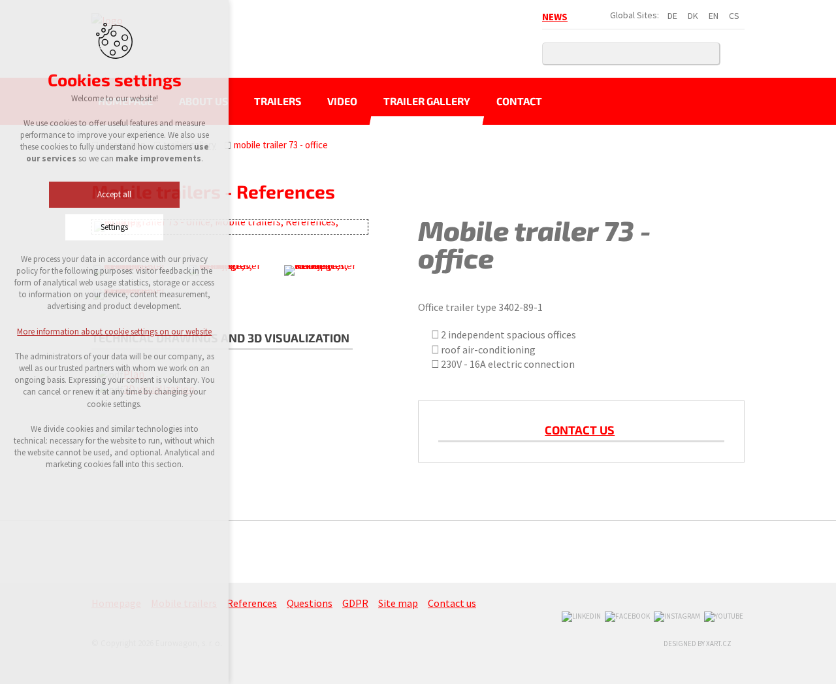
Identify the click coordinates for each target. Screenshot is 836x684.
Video (342, 101)
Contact (519, 101)
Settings (114, 227)
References (252, 603)
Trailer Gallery (426, 101)
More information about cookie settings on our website (114, 331)
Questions (309, 603)
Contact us (580, 430)
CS (734, 16)
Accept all (114, 194)
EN (713, 16)
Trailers (277, 101)
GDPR (355, 603)
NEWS (555, 16)
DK (693, 16)
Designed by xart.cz (698, 643)
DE (672, 16)
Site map (398, 603)
